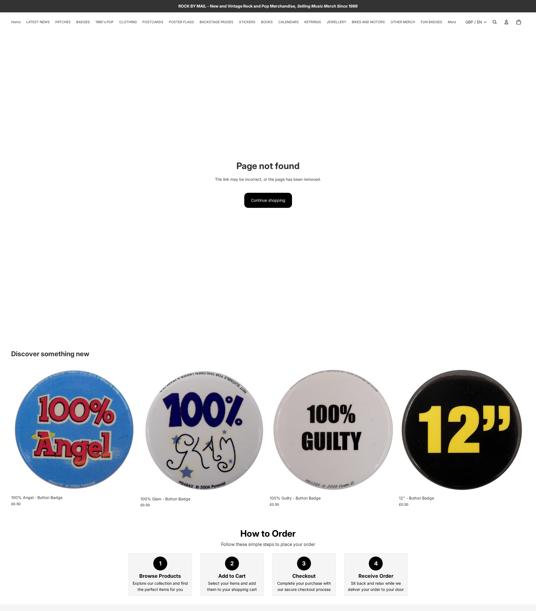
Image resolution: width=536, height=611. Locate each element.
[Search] (495, 22)
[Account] (506, 22)
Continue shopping (268, 200)
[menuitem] (452, 22)
